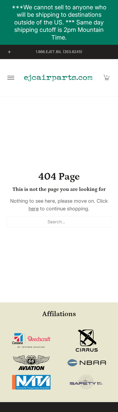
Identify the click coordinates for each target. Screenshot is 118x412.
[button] (106, 77)
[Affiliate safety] (87, 382)
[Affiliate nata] (31, 382)
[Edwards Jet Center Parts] (58, 78)
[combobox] (59, 221)
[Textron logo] (31, 340)
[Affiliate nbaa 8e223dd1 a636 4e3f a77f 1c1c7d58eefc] (87, 362)
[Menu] (10, 77)
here (34, 208)
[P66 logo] (31, 363)
